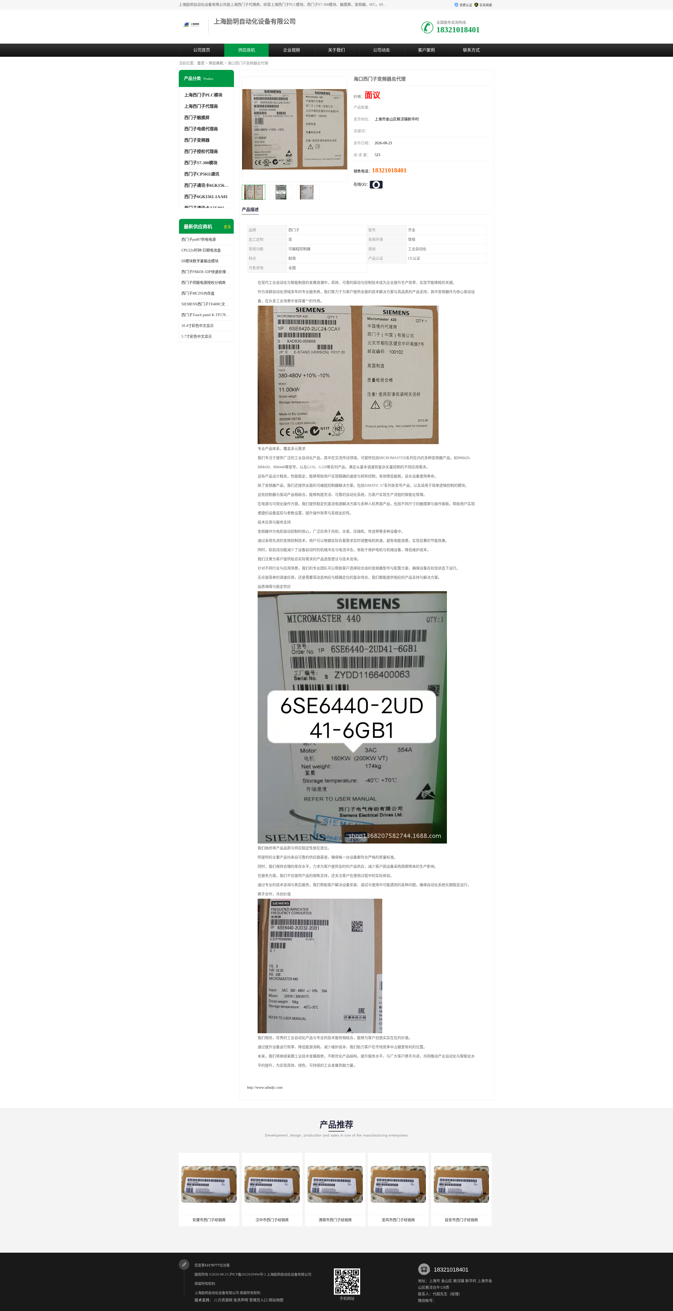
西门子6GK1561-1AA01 (206, 196)
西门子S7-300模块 (200, 163)
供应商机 (246, 50)
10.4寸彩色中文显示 (197, 326)
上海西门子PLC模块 (203, 95)
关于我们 (336, 50)
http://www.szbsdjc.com (265, 1087)
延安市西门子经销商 (398, 1220)
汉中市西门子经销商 (209, 1220)
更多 (227, 227)
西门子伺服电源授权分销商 (203, 283)
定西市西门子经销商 (461, 1220)
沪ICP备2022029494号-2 (247, 1274)
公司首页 (201, 50)
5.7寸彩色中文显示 (196, 336)
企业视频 (291, 50)
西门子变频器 (197, 140)
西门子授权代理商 (201, 151)
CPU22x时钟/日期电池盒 (201, 250)
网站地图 (276, 1300)
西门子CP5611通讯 (201, 174)
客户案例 (426, 50)
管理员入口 (258, 1300)
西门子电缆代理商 (201, 129)
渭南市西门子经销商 (272, 1220)
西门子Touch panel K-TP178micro (206, 315)
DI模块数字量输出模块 (199, 261)
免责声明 (240, 1300)
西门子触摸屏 (197, 117)
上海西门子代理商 (201, 106)
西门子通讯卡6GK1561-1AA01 (212, 185)
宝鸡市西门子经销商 (335, 1220)
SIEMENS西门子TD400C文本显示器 (206, 304)
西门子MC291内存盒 (198, 293)
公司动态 (381, 50)
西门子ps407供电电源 (198, 239)
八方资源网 (223, 1300)
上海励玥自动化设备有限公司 (289, 1274)
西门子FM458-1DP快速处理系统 (206, 272)
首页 (201, 63)
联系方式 (471, 50)
